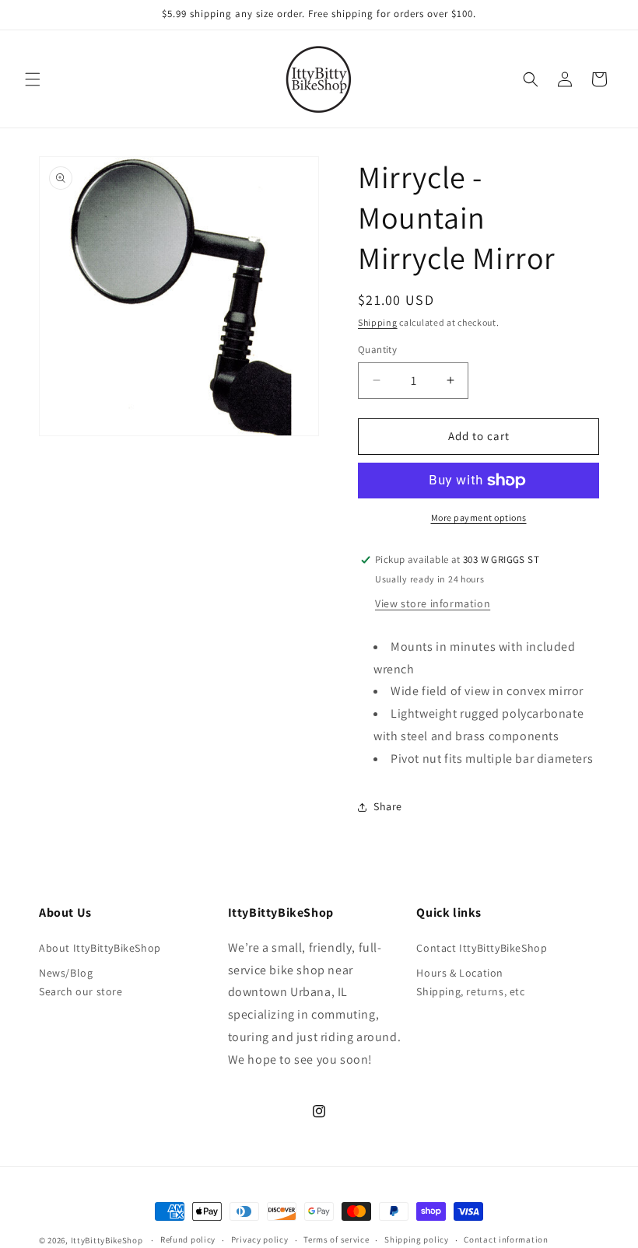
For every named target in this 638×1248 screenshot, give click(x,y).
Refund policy (188, 1239)
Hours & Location (459, 973)
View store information (432, 603)
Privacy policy (260, 1239)
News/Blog (66, 973)
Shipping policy (416, 1239)
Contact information (506, 1239)
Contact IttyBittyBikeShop (481, 948)
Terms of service (336, 1239)
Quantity (377, 349)
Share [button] (387, 806)
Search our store (81, 991)
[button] (33, 79)
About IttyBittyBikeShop (100, 948)
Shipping (378, 322)
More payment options (479, 517)
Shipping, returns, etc (470, 991)
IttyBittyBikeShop (107, 1240)
